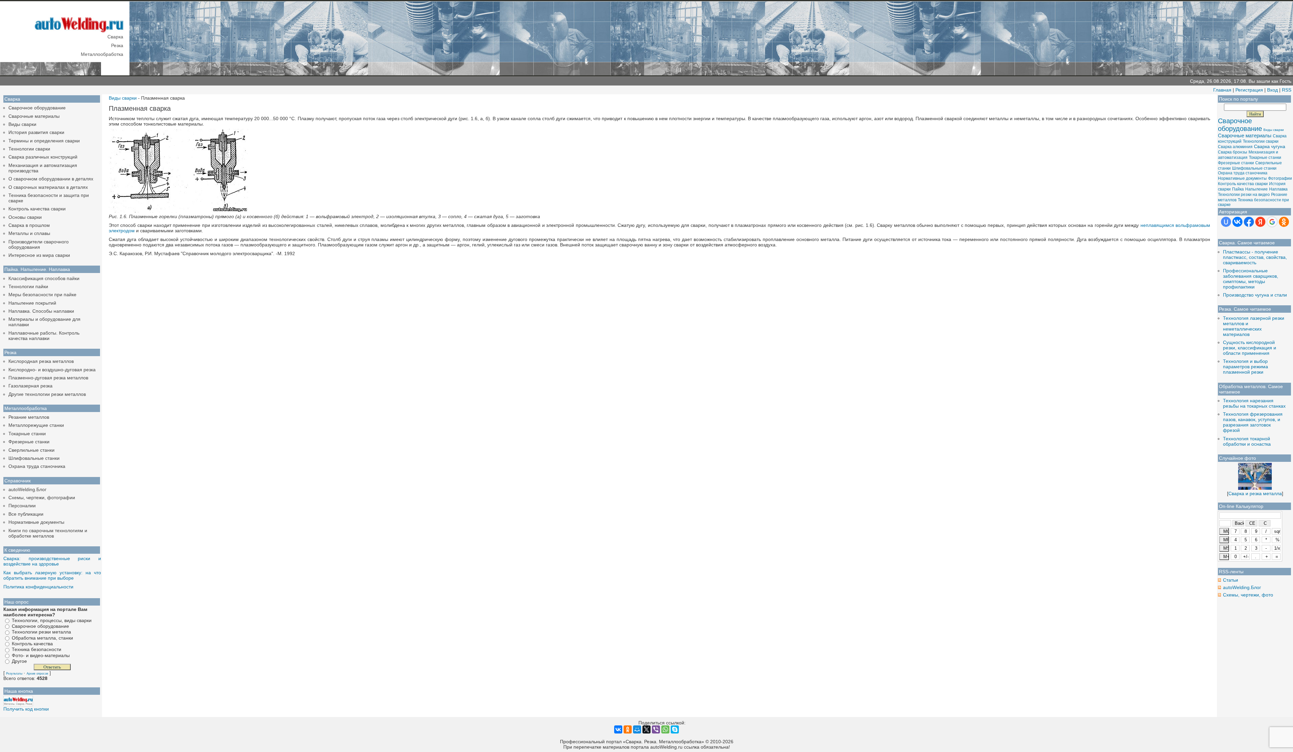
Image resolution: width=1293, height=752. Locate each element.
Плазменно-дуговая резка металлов (48, 377)
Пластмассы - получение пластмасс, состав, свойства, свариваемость (1255, 257)
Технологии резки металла (41, 632)
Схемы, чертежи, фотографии (41, 497)
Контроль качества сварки (37, 208)
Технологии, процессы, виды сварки (52, 620)
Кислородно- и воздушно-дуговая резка (52, 369)
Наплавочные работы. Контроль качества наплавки (43, 335)
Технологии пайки (28, 286)
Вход (1272, 90)
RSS (1286, 90)
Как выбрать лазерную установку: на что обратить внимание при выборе (52, 575)
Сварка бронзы (1232, 152)
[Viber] (656, 729)
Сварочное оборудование (37, 107)
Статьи (1230, 580)
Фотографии (1280, 178)
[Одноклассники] (628, 729)
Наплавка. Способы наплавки (41, 311)
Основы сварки (25, 217)
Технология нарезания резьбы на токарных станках (1254, 403)
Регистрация (1249, 90)
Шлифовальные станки (34, 458)
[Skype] (675, 729)
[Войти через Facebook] (1249, 222)
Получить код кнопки (26, 709)
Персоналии (22, 505)
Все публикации (25, 514)
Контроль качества (32, 643)
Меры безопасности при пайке (42, 294)
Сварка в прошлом (29, 225)
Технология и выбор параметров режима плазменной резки (1245, 366)
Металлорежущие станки (36, 425)
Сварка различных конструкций (42, 157)
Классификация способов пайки (43, 278)
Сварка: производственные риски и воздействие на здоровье (52, 561)
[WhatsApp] (665, 729)
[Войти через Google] (1272, 221)
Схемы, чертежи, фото (1248, 594)
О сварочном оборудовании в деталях (50, 178)
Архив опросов (37, 673)
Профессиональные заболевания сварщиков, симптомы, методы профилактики (1250, 278)
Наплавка (1278, 189)
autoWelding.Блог (27, 489)
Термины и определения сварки (44, 140)
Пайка (1238, 189)
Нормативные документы (36, 522)
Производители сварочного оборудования (38, 244)
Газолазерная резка (30, 385)
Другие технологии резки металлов (47, 394)
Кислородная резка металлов (41, 361)
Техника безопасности (36, 649)
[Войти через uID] (1226, 222)
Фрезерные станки (28, 441)
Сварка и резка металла (1255, 493)
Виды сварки (22, 124)
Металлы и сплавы (29, 233)
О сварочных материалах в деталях (48, 187)
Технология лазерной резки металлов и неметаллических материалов (1253, 326)
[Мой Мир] (637, 729)
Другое (19, 661)
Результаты (14, 673)
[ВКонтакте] (618, 729)
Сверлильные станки (31, 450)
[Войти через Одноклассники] (1284, 222)
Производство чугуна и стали (1255, 295)
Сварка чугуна (1269, 146)
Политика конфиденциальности (38, 586)
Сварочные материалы (34, 116)
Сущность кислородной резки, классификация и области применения (1249, 348)
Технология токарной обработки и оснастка (1247, 441)
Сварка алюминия (1235, 146)
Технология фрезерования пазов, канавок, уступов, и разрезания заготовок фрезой (1253, 422)
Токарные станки (27, 433)
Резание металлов (28, 417)
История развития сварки (36, 132)
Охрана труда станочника (36, 466)
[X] (646, 729)
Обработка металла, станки (42, 638)
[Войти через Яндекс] (1260, 222)
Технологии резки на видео (1244, 194)
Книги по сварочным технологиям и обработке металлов (47, 533)
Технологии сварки (29, 148)
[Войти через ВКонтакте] (1237, 222)
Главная (1222, 90)
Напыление (1256, 189)
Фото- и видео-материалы (41, 655)
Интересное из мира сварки (39, 255)
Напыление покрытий (32, 303)
